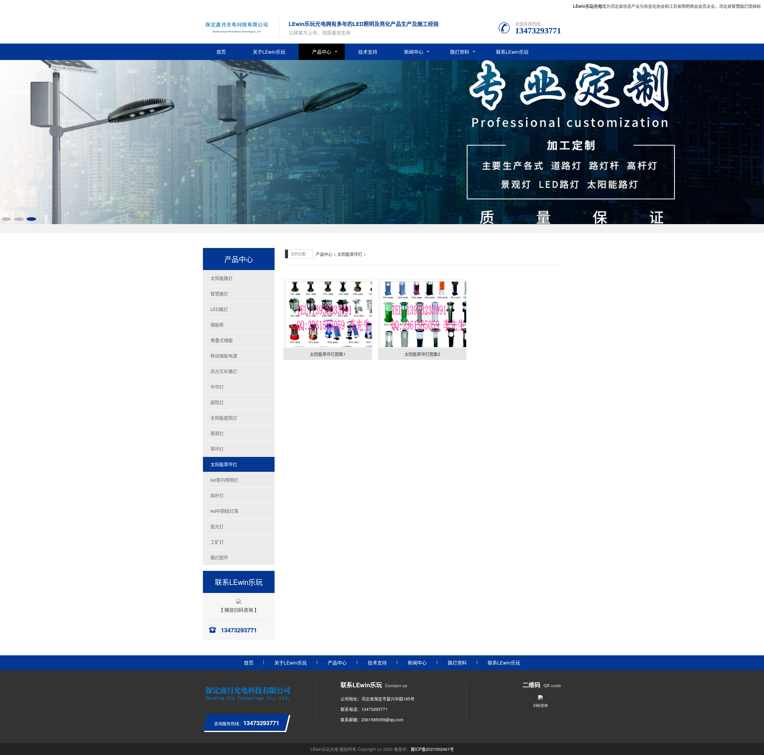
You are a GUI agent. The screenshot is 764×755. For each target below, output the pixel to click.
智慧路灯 (219, 293)
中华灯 (217, 386)
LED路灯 (219, 309)
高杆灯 (217, 495)
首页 (221, 51)
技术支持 (367, 51)
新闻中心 (413, 51)
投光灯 (217, 526)
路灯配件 (219, 557)
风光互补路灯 (223, 371)
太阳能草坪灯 (223, 464)
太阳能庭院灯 (223, 418)
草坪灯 (217, 449)
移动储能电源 (223, 355)
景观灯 (217, 433)
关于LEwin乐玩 (269, 51)
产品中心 (321, 51)
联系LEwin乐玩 (512, 51)
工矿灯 (217, 542)
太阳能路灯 (221, 278)
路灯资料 (459, 51)
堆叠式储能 (221, 340)
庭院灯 (217, 402)
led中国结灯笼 (224, 511)
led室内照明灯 (224, 480)
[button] (6, 219)
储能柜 (217, 324)
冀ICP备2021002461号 (432, 749)
